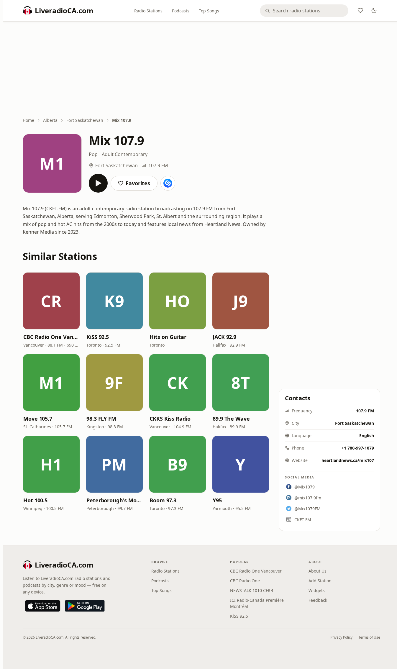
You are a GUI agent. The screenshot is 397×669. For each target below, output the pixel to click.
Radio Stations (148, 11)
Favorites (138, 183)
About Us (318, 571)
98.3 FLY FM (101, 418)
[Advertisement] (201, 70)
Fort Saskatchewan (84, 120)
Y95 (217, 500)
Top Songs (209, 11)
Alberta (50, 120)
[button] (51, 300)
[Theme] (374, 10)
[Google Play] (85, 606)
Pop (93, 154)
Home (28, 120)
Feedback (318, 600)
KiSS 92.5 (97, 336)
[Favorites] (360, 10)
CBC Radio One (245, 580)
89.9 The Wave (231, 418)
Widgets (317, 590)
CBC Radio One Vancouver (51, 336)
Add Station (320, 580)
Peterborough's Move (114, 500)
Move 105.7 (37, 418)
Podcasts (180, 11)
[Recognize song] (167, 183)
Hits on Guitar (168, 336)
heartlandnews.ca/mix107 (347, 460)
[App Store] (43, 606)
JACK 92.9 (224, 336)
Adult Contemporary (124, 154)
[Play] (98, 183)
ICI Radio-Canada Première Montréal (257, 603)
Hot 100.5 (35, 500)
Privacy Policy (341, 637)
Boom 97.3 (163, 500)
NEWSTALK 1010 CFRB (251, 590)
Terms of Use (369, 637)
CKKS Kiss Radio (170, 418)
